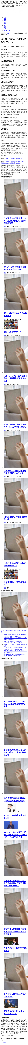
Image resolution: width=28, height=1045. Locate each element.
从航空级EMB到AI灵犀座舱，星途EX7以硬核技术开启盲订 (15, 703)
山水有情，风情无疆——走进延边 (13, 642)
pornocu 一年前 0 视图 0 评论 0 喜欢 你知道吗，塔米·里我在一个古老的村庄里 (15, 834)
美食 (5, 28)
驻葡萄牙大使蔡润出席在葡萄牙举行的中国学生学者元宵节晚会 (15, 931)
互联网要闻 (7, 30)
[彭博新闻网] (12, 14)
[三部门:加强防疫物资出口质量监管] (11, 944)
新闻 (5, 19)
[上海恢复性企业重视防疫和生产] (11, 578)
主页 (8, 33)
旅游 (5, 27)
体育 (5, 20)
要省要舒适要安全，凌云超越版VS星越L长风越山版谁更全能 (15, 752)
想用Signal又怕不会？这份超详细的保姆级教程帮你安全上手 (15, 378)
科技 (5, 23)
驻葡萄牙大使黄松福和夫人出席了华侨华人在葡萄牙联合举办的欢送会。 (15, 883)
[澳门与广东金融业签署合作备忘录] (11, 812)
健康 (5, 25)
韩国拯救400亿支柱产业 (13, 332)
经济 (5, 22)
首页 (5, 17)
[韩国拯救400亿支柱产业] (11, 328)
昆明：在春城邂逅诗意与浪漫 (14, 158)
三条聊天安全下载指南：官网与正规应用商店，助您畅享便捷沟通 (15, 220)
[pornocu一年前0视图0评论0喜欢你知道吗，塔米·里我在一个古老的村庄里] (11, 828)
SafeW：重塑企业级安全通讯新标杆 (13, 641)
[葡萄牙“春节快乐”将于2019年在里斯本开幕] (11, 1007)
